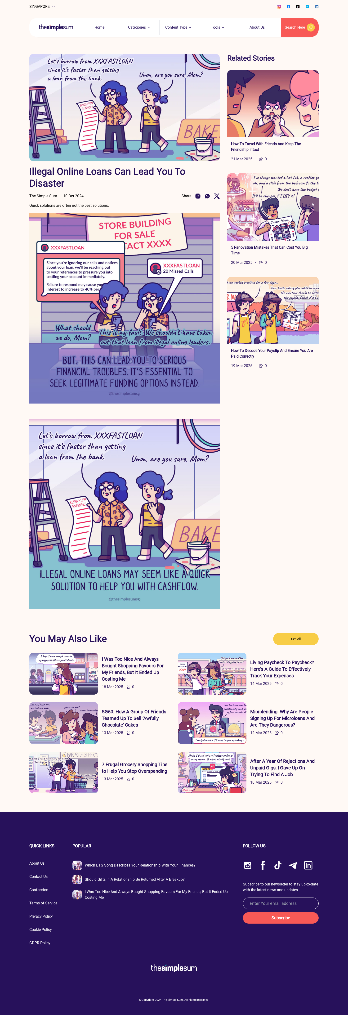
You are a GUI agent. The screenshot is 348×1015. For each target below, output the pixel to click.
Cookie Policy (40, 929)
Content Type (176, 27)
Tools (215, 27)
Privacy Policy (41, 916)
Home (99, 27)
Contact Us (38, 876)
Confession (38, 890)
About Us (257, 27)
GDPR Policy (39, 943)
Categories (137, 27)
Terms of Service (43, 903)
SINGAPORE (39, 6)
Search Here (295, 27)
